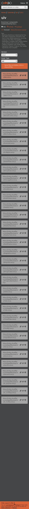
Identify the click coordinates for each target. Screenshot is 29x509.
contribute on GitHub (13, 505)
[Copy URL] (20, 75)
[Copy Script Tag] (23, 75)
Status (22, 3)
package (19, 27)
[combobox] (9, 55)
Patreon (14, 507)
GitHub (10, 27)
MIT (2, 30)
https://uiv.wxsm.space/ (18, 30)
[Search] (25, 7)
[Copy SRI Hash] (25, 75)
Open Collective (5, 507)
